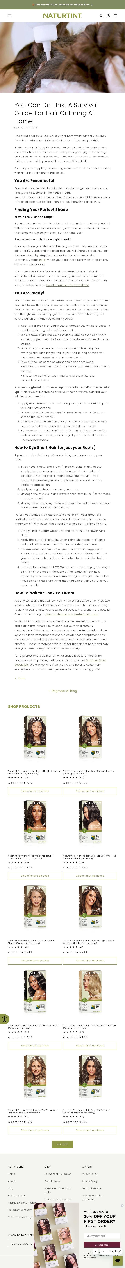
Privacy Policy (90, 1173)
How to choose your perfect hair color (72, 614)
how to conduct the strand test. (67, 285)
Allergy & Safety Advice (22, 1202)
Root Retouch (53, 1181)
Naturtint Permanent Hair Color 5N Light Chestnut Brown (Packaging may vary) (34, 772)
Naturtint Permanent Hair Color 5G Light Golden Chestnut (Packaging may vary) (88, 942)
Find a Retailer (16, 1195)
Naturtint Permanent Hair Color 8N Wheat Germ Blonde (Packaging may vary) (33, 1111)
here (42, 260)
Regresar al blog (64, 691)
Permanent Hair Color (58, 1173)
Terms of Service (92, 1188)
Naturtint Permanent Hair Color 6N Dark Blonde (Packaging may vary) (88, 772)
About (11, 1181)
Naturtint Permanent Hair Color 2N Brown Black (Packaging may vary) (33, 1027)
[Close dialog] (122, 1205)
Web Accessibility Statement (92, 1197)
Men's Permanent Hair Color (58, 1190)
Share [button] (21, 678)
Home (11, 1173)
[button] (9, 15)
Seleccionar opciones (35, 791)
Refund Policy (90, 1181)
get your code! (102, 1244)
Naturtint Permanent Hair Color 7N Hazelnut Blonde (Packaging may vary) (31, 942)
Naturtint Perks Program (22, 1217)
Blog (10, 1188)
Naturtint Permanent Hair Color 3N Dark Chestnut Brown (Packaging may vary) (89, 857)
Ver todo (62, 1144)
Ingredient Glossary (20, 1209)
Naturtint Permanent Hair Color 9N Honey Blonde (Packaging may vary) (89, 1027)
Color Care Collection (58, 1199)
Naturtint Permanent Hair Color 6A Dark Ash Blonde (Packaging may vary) (86, 1111)
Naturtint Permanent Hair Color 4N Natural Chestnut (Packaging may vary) (30, 857)
